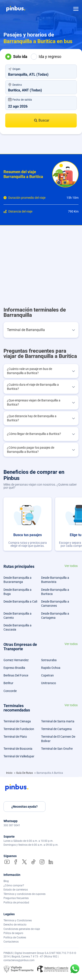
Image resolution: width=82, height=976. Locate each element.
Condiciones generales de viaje (21, 929)
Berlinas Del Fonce (15, 675)
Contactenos (11, 941)
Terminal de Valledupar (18, 756)
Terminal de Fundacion (18, 729)
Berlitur (8, 683)
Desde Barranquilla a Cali (20, 601)
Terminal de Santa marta (57, 721)
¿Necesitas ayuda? (24, 806)
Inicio (9, 772)
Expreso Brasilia (14, 667)
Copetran (47, 675)
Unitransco (48, 683)
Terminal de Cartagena (56, 729)
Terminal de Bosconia (17, 748)
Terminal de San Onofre (57, 748)
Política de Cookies (14, 937)
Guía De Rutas (24, 772)
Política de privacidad (16, 902)
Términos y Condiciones (17, 920)
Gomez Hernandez (16, 660)
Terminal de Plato (15, 736)
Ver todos (71, 566)
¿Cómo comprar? (13, 885)
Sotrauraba (49, 660)
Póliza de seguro (13, 933)
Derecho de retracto (14, 924)
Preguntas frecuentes (16, 898)
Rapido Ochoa (50, 667)
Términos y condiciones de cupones (24, 894)
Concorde (10, 691)
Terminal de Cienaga (17, 721)
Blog (6, 881)
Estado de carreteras (15, 889)
